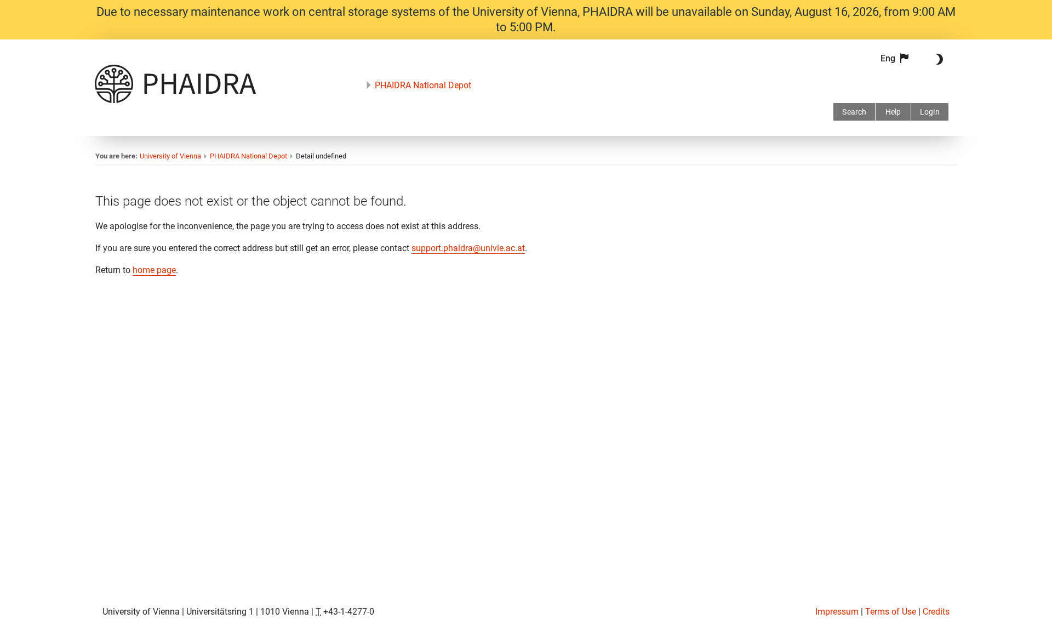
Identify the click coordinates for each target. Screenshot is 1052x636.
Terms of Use (890, 611)
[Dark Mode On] (937, 59)
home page (154, 270)
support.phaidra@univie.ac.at (468, 248)
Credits (936, 611)
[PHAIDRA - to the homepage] (175, 100)
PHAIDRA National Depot (423, 85)
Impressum (837, 611)
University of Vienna (170, 156)
